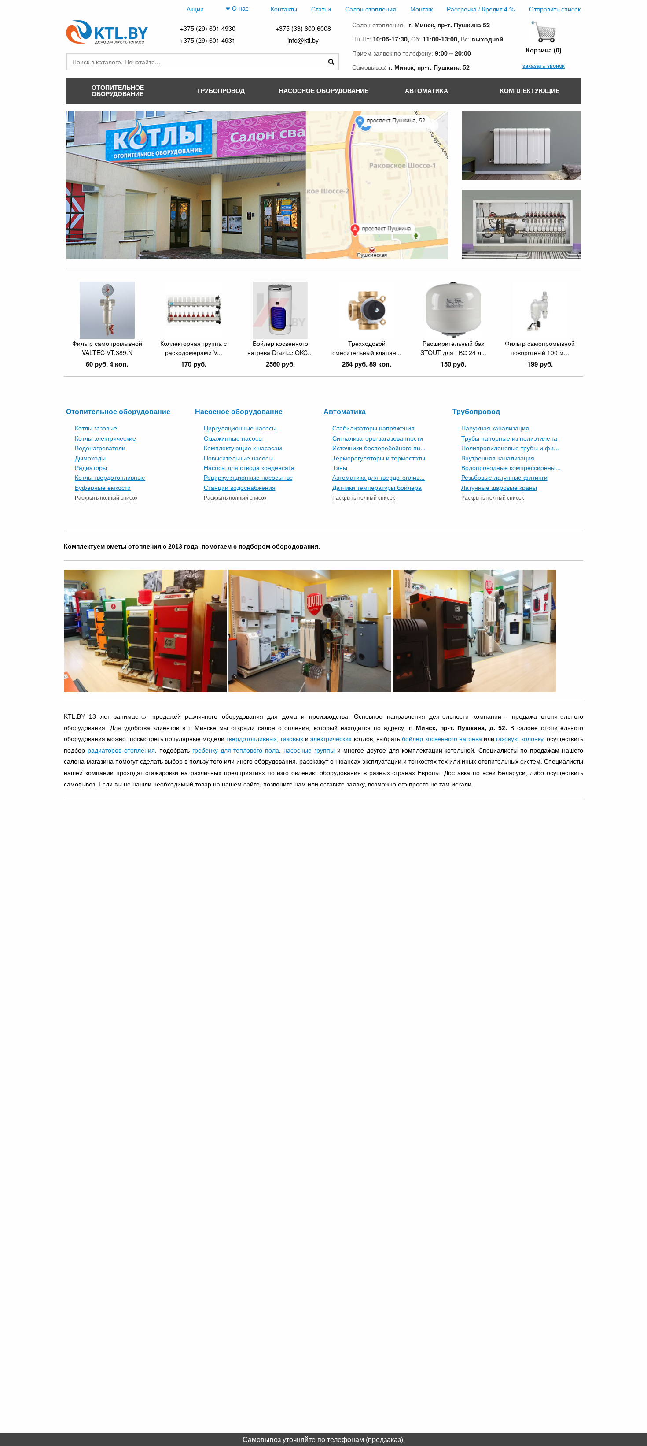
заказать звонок (543, 65)
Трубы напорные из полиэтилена (509, 438)
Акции (195, 8)
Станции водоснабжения (240, 487)
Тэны (339, 467)
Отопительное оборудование (118, 411)
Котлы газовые (96, 427)
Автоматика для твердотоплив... (378, 477)
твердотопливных (251, 738)
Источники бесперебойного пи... (379, 447)
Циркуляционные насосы (240, 427)
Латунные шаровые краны (499, 487)
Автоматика (345, 411)
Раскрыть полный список (106, 497)
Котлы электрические (105, 438)
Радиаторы (91, 467)
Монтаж (421, 8)
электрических (331, 738)
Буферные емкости (103, 487)
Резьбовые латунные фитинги (504, 477)
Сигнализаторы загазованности (377, 438)
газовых (292, 738)
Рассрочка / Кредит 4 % (481, 8)
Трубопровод (476, 411)
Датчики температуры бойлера (377, 487)
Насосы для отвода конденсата (249, 467)
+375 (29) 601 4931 (207, 39)
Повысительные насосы (238, 457)
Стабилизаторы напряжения (373, 427)
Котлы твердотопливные (110, 477)
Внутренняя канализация (497, 457)
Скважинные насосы (233, 438)
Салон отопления (370, 8)
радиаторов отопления (121, 750)
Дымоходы (90, 457)
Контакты (284, 8)
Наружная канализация (495, 427)
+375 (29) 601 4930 (207, 28)
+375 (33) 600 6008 (303, 28)
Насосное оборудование (239, 411)
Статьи (321, 8)
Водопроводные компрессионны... (511, 467)
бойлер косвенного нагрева (442, 738)
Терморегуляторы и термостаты (378, 457)
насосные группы (309, 750)
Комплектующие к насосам (243, 447)
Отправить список (555, 8)
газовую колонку (519, 738)
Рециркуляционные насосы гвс (248, 477)
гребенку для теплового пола (235, 750)
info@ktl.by (303, 39)
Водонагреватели (100, 447)
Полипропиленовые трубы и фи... (510, 447)
